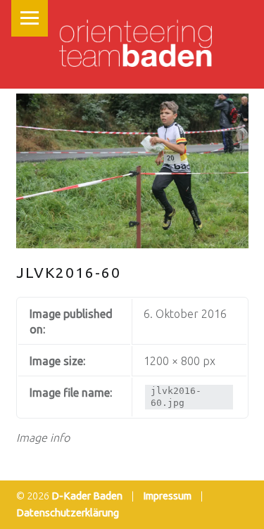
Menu (29, 18)
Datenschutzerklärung (67, 512)
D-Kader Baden (86, 496)
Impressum (167, 496)
